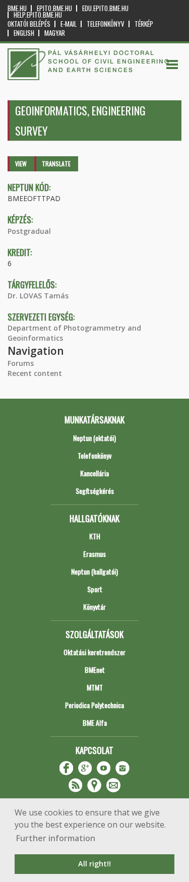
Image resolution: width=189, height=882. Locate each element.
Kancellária (94, 473)
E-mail (68, 24)
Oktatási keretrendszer (94, 652)
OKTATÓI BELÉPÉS (29, 24)
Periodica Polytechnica (94, 705)
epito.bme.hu (54, 8)
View (21, 163)
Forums (21, 363)
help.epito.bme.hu (38, 15)
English (24, 33)
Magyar (54, 33)
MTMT (95, 687)
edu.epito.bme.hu (105, 8)
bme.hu (17, 8)
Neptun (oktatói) (94, 437)
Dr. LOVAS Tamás (38, 295)
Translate (56, 163)
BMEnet (95, 669)
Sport (94, 589)
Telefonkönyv (105, 24)
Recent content (35, 373)
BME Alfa (95, 722)
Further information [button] (55, 838)
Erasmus (94, 553)
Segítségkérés (95, 490)
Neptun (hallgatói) (94, 571)
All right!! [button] (94, 863)
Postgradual (29, 231)
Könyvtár (94, 606)
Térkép (144, 24)
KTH (94, 536)
